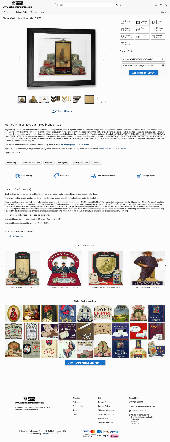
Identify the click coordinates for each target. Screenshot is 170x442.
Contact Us (133, 398)
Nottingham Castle (80, 163)
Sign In (163, 12)
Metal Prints (103, 418)
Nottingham (62, 163)
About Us (76, 398)
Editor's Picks (21, 12)
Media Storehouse (49, 434)
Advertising (11, 163)
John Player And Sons (31, 163)
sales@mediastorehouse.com (143, 406)
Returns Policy (104, 406)
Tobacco (96, 163)
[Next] (103, 57)
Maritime (48, 163)
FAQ (100, 398)
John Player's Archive (14, 236)
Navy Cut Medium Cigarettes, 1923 (106, 287)
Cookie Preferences (106, 422)
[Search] (117, 4)
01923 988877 (137, 402)
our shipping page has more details (75, 145)
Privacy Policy (104, 402)
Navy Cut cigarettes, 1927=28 (147, 287)
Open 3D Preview (64, 111)
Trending (34, 12)
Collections (8, 12)
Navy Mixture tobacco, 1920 (22, 287)
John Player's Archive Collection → (85, 363)
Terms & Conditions (106, 414)
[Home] (17, 7)
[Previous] (19, 57)
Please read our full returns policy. (112, 149)
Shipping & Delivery (106, 410)
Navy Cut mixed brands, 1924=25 (64, 287)
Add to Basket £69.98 (143, 72)
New (42, 12)
